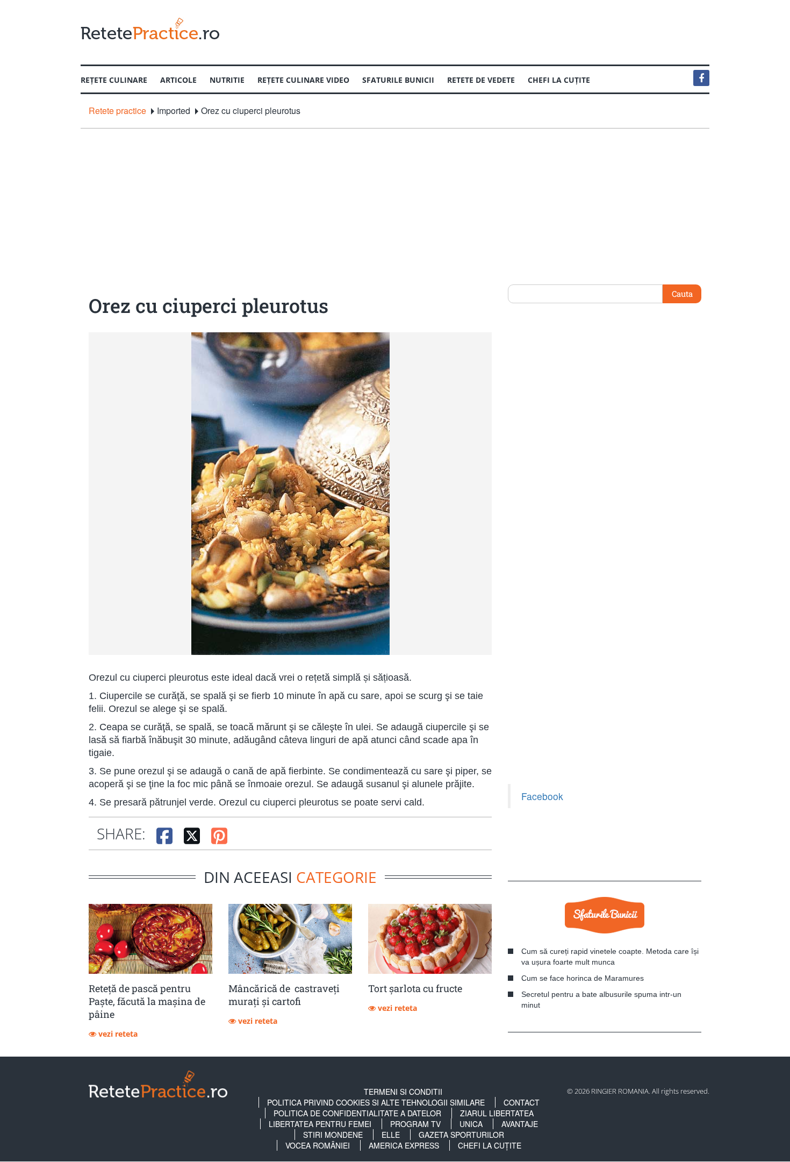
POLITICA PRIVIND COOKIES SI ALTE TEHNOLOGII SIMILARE (376, 1102)
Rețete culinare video (303, 80)
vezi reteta (117, 1034)
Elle (391, 1134)
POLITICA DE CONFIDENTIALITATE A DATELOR (357, 1113)
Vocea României (317, 1145)
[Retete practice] (150, 28)
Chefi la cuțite (559, 80)
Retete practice (117, 111)
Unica (471, 1123)
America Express (404, 1145)
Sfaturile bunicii (398, 80)
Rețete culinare (114, 80)
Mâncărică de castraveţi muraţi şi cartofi (284, 995)
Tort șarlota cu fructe (415, 988)
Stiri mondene (333, 1134)
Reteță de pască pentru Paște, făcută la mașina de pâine (147, 1001)
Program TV (415, 1123)
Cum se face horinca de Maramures (582, 978)
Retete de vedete (481, 80)
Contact (522, 1102)
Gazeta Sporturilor (461, 1134)
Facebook (542, 796)
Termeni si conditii (403, 1091)
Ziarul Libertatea (497, 1113)
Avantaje (519, 1123)
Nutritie (227, 80)
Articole (178, 80)
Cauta (682, 293)
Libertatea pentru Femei (320, 1123)
